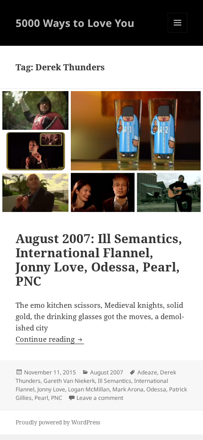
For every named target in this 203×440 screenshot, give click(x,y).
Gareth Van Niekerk (69, 381)
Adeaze (147, 372)
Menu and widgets (177, 32)
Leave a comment (99, 398)
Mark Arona (128, 389)
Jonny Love (51, 389)
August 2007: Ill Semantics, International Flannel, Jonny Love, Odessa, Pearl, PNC (99, 259)
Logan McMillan (89, 389)
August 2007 (106, 372)
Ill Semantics (114, 381)
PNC (56, 398)
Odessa (156, 389)
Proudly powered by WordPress (58, 422)
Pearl (41, 398)
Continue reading (50, 339)
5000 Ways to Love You (75, 23)
